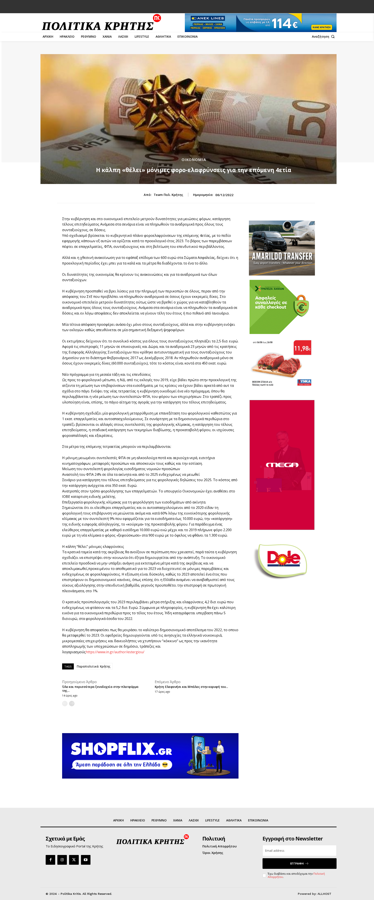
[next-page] (71, 703)
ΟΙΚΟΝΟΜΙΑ (194, 159)
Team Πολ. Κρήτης (168, 195)
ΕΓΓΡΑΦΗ (297, 863)
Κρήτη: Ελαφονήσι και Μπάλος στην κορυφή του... (191, 687)
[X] (74, 860)
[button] (324, 36)
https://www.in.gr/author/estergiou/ (115, 652)
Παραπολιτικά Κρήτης (94, 666)
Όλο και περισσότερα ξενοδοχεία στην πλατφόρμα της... (100, 689)
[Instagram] (62, 860)
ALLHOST (324, 893)
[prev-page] (65, 703)
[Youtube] (85, 860)
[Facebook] (50, 860)
